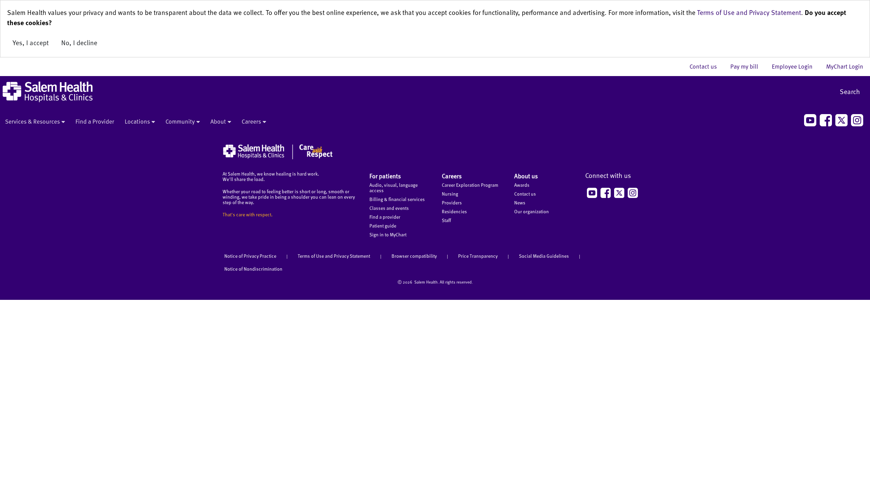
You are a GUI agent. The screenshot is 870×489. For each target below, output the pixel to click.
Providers (452, 202)
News (519, 202)
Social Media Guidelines (544, 255)
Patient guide (382, 225)
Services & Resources (32, 121)
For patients (385, 175)
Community (180, 121)
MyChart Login (844, 66)
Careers (251, 121)
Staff (446, 220)
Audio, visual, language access (393, 187)
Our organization (531, 211)
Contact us (707, 66)
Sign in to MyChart (387, 234)
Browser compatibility (414, 255)
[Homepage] (278, 157)
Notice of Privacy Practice (250, 255)
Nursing (450, 193)
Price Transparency (478, 255)
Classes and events (389, 208)
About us (526, 175)
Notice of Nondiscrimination (253, 268)
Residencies (454, 211)
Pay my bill (747, 66)
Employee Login (795, 66)
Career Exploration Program (470, 184)
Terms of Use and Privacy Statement (749, 12)
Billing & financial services (397, 199)
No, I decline (79, 42)
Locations (137, 121)
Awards (521, 184)
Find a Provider (94, 121)
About (218, 121)
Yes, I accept (31, 42)
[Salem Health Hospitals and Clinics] (47, 92)
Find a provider (384, 216)
